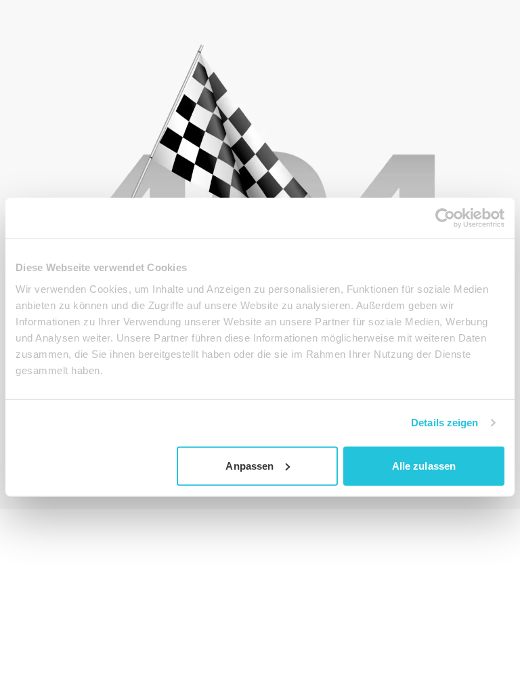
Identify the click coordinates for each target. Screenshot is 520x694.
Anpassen (249, 465)
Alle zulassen (424, 465)
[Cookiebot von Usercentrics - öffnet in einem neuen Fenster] (445, 218)
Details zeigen (444, 422)
